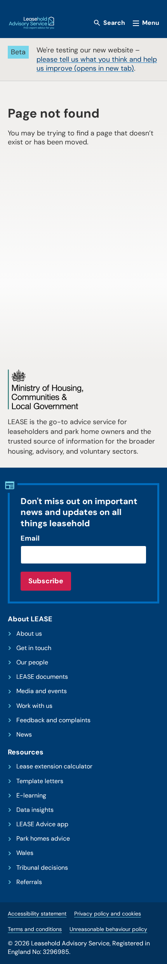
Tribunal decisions (42, 868)
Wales (24, 853)
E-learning (31, 795)
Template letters (39, 781)
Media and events (41, 691)
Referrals (29, 882)
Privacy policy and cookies (107, 913)
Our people (32, 662)
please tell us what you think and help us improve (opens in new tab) (97, 64)
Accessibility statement (37, 913)
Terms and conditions (35, 929)
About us (29, 634)
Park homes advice (43, 839)
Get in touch (33, 648)
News (24, 735)
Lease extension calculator (54, 766)
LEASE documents (42, 677)
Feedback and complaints (53, 720)
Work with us (34, 706)
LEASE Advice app (42, 824)
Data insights (35, 810)
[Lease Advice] (31, 23)
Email (30, 538)
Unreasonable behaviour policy (108, 929)
